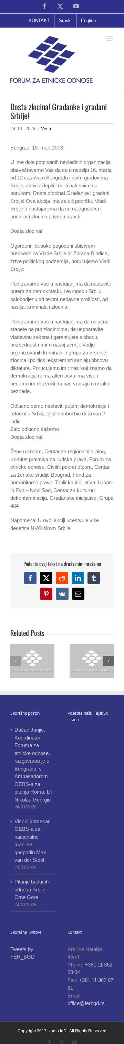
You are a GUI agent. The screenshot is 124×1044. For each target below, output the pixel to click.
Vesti (46, 128)
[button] (15, 661)
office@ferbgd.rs (86, 1003)
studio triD (58, 1031)
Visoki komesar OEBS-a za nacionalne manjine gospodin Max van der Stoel (32, 840)
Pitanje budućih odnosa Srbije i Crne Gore (31, 889)
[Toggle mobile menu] (110, 38)
